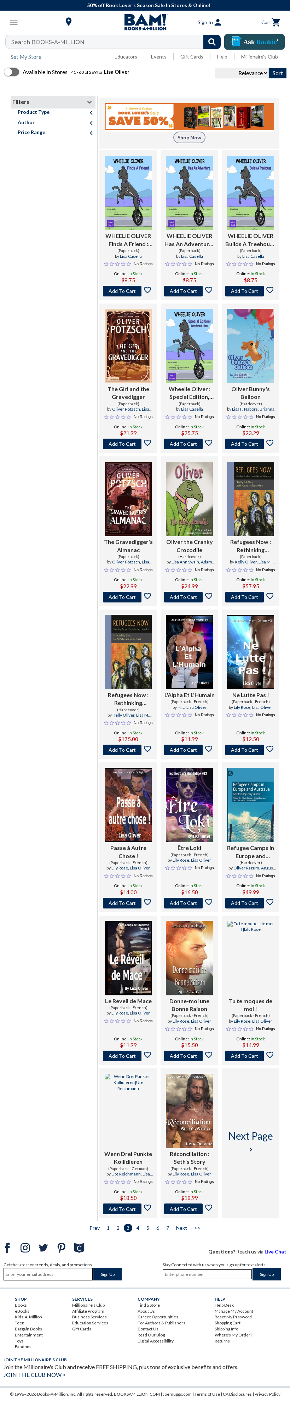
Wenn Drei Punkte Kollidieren (128, 1157)
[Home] (145, 22)
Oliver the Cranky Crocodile (189, 545)
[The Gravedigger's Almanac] (128, 499)
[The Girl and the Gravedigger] (128, 346)
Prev (94, 1228)
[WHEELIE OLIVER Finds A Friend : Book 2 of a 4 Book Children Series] (128, 193)
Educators (126, 57)
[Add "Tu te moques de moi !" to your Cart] (250, 1056)
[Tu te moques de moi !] (250, 958)
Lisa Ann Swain (185, 562)
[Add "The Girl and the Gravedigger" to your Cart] (128, 444)
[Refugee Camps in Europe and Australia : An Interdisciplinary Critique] (250, 805)
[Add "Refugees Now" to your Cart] (250, 597)
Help (222, 57)
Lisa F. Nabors (245, 409)
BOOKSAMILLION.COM (137, 1394)
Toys (19, 1341)
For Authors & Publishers (161, 1322)
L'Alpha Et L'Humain (189, 694)
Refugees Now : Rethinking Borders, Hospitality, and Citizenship (251, 546)
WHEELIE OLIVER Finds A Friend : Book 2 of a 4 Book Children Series (128, 240)
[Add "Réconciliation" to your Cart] (189, 1208)
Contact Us (148, 1328)
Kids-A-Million (28, 1316)
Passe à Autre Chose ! (128, 851)
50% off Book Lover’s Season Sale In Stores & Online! (148, 5)
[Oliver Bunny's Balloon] (250, 346)
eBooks (22, 1311)
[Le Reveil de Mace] (128, 958)
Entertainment (29, 1335)
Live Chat (275, 1252)
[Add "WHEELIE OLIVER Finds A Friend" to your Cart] (128, 291)
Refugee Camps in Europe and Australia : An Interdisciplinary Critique (250, 852)
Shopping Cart (227, 1322)
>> (197, 1228)
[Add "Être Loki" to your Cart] (189, 903)
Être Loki (189, 847)
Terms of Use (207, 1394)
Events (159, 57)
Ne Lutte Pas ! (250, 694)
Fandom (23, 1346)
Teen (19, 1322)
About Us (146, 1311)
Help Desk (224, 1305)
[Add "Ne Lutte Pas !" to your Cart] (250, 750)
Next (181, 1228)
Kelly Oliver (246, 562)
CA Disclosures (237, 1394)
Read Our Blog (151, 1335)
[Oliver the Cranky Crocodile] (189, 499)
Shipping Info (226, 1328)
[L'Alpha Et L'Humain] (189, 652)
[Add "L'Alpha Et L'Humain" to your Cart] (189, 750)
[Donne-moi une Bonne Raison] (189, 958)
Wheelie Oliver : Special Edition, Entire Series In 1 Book (189, 393)
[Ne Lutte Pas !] (250, 652)
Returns (222, 1341)
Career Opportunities (158, 1316)
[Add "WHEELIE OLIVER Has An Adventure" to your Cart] (189, 291)
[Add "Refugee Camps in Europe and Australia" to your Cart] (250, 903)
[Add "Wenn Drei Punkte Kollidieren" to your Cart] (128, 1208)
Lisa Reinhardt (134, 412)
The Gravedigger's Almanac (128, 545)
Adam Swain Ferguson (189, 565)
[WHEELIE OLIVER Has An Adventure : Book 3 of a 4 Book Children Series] (189, 193)
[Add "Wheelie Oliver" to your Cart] (189, 444)
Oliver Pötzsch (126, 409)
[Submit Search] (212, 42)
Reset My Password (233, 1316)
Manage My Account (234, 1311)
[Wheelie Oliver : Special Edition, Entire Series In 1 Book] (189, 346)
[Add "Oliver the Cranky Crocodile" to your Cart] (189, 597)
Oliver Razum (246, 868)
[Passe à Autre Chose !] (128, 805)
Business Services (89, 1316)
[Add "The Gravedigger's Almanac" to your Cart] (128, 597)
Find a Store (149, 1305)
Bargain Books (28, 1328)
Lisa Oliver (196, 707)
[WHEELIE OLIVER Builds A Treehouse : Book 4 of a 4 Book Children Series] (250, 193)
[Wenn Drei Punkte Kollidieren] (128, 1111)
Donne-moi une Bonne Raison (189, 1004)
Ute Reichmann (126, 1174)
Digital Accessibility (156, 1341)
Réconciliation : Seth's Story (189, 1157)
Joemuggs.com (177, 1394)
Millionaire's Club (259, 57)
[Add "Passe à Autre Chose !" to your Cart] (128, 903)
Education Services (90, 1322)
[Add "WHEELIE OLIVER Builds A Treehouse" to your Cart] (250, 291)
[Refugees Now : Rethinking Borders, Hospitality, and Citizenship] (250, 499)
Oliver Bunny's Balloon (250, 392)
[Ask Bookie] (254, 42)
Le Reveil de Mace (128, 1000)
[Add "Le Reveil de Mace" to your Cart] (128, 1056)
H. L (181, 707)
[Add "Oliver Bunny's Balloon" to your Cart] (250, 444)
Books (21, 1305)
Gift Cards (191, 57)
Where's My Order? (233, 1335)
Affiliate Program (88, 1311)
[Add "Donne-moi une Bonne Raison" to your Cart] (189, 1056)
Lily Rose (242, 707)
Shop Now (189, 137)
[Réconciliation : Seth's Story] (189, 1111)
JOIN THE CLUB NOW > (35, 1374)
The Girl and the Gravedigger (128, 392)
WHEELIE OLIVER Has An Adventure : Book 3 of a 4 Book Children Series (189, 240)
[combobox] (118, 42)
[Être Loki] (189, 805)
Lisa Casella (131, 256)
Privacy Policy (267, 1394)
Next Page (250, 1141)
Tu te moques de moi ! (250, 1004)
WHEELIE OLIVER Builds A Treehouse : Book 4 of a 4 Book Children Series (250, 240)
